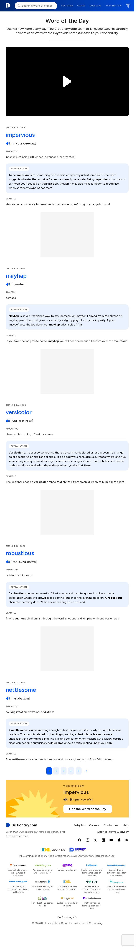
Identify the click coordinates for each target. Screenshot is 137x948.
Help (126, 825)
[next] (85, 771)
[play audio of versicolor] (8, 421)
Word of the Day (74, 786)
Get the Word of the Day (87, 809)
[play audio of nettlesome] (8, 698)
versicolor (19, 412)
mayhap (16, 275)
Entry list (79, 825)
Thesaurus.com (128, 6)
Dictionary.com (8, 5)
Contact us (110, 825)
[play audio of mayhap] (8, 284)
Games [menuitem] (81, 5)
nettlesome (21, 689)
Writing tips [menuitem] (114, 5)
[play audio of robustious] (8, 562)
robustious (20, 553)
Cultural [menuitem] (95, 5)
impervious (20, 134)
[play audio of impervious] (8, 143)
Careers (94, 825)
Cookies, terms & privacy (113, 831)
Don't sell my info (67, 917)
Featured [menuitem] (67, 5)
